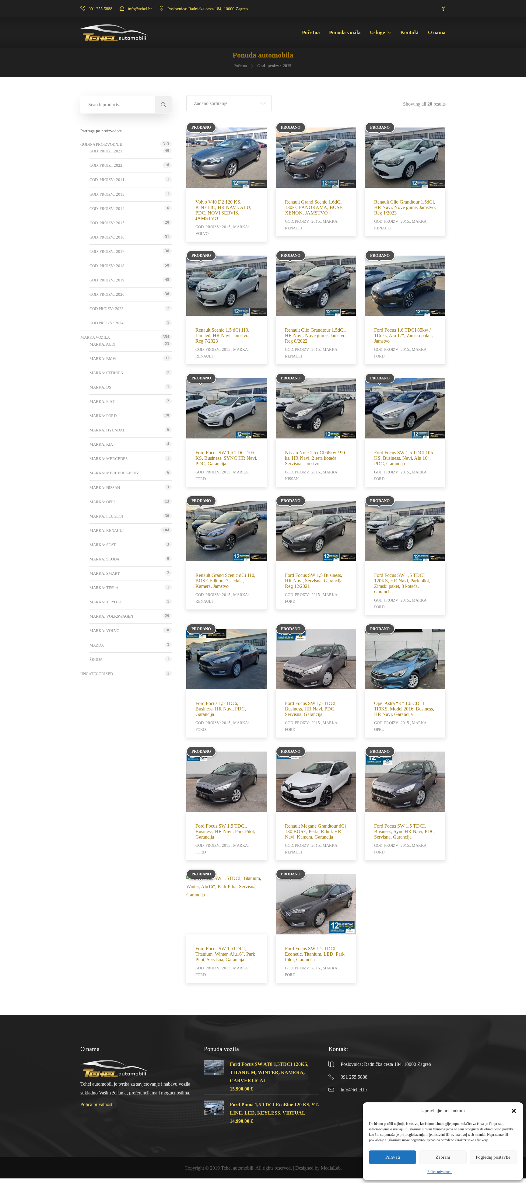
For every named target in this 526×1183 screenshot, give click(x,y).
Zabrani (443, 1157)
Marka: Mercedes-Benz (114, 473)
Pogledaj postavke (493, 1157)
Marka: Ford (103, 416)
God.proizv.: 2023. (106, 308)
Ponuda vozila (345, 32)
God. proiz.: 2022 (105, 165)
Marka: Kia (101, 444)
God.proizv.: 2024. (106, 323)
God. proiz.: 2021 (105, 151)
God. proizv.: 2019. (107, 280)
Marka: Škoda (104, 559)
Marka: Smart (104, 573)
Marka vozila (95, 337)
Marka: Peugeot (106, 516)
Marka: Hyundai (106, 430)
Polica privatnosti (439, 1172)
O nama (437, 32)
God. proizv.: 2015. (107, 223)
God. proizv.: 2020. (107, 294)
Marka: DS (100, 387)
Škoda (96, 659)
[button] (514, 1111)
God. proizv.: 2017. (107, 251)
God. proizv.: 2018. (107, 265)
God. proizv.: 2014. (107, 208)
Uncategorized (96, 674)
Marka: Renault (106, 530)
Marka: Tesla (103, 587)
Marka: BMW (102, 358)
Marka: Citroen (106, 373)
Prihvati (392, 1157)
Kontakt (409, 32)
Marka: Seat (102, 545)
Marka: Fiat (101, 401)
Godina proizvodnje (101, 144)
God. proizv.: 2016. (107, 237)
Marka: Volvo (104, 630)
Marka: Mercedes (108, 458)
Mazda (96, 645)
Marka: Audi (102, 344)
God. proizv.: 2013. (107, 194)
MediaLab (331, 1168)
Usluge (377, 32)
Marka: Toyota (105, 602)
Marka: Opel (102, 502)
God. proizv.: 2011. (107, 179)
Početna (311, 32)
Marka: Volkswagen (111, 616)
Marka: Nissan (104, 487)
